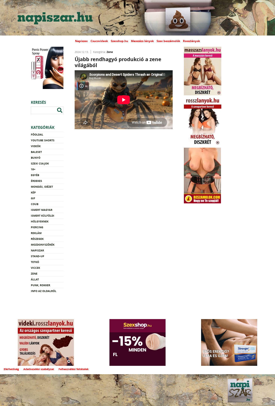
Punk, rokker (40, 285)
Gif (33, 198)
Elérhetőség (11, 369)
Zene (34, 273)
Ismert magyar (41, 210)
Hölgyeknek (39, 221)
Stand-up (37, 256)
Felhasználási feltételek (74, 369)
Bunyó (35, 157)
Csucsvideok (99, 41)
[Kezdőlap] (54, 18)
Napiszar (37, 250)
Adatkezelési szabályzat (38, 369)
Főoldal (37, 134)
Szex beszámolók (168, 41)
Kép (33, 192)
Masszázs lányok (142, 41)
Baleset (36, 152)
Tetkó (35, 262)
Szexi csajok (40, 163)
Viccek (35, 268)
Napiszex (81, 41)
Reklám (36, 233)
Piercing (37, 227)
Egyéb (35, 175)
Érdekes (36, 181)
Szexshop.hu (119, 41)
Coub (34, 204)
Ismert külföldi (42, 215)
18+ (33, 169)
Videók (36, 146)
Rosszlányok (191, 41)
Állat (35, 279)
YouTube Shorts (42, 140)
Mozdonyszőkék (42, 244)
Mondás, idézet (42, 186)
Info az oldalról (43, 291)
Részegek (37, 239)
